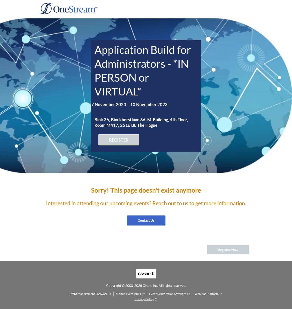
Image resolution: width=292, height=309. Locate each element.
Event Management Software (88, 294)
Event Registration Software (167, 294)
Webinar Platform (207, 294)
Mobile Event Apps (128, 294)
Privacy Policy (144, 299)
